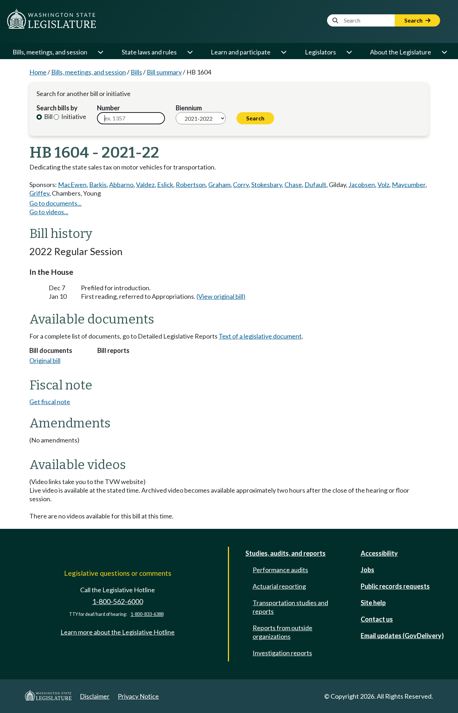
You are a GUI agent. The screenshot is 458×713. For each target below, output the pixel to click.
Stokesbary (266, 184)
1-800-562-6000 (117, 601)
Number (108, 108)
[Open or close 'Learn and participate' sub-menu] (283, 52)
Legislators (320, 52)
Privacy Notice (138, 696)
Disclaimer (94, 696)
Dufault (315, 184)
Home (38, 72)
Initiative (73, 116)
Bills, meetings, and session (50, 52)
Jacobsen (362, 184)
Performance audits (280, 570)
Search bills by (57, 108)
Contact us (377, 619)
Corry (241, 184)
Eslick (165, 184)
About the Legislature (400, 52)
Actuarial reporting (279, 586)
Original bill (44, 360)
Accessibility (379, 553)
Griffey (39, 193)
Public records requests (395, 586)
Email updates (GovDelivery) (402, 636)
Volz (383, 184)
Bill (48, 116)
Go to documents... (55, 203)
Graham (219, 184)
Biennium (189, 108)
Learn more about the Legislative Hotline (117, 632)
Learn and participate (241, 52)
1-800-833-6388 (147, 614)
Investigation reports (282, 653)
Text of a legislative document (260, 336)
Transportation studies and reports (290, 607)
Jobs (367, 570)
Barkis (98, 184)
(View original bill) (220, 296)
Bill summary (164, 72)
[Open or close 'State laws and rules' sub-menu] (189, 52)
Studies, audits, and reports (285, 553)
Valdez (145, 184)
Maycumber (408, 184)
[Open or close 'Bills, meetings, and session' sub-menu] (100, 52)
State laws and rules (149, 52)
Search (414, 20)
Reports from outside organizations (282, 632)
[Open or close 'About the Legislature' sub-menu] (444, 52)
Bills (136, 72)
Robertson (191, 184)
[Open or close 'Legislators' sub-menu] (349, 52)
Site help (373, 603)
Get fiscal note (49, 402)
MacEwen (72, 184)
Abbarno (121, 184)
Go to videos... (48, 212)
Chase (293, 184)
